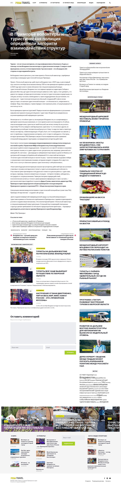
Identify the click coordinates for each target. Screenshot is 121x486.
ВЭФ (95, 375)
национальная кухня (85, 395)
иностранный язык (34, 230)
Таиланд (107, 382)
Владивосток (87, 377)
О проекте (88, 481)
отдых (100, 395)
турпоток (83, 402)
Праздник (92, 380)
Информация (81, 2)
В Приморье (43, 2)
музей (107, 393)
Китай (87, 380)
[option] (27, 419)
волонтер (24, 230)
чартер (97, 402)
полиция (44, 230)
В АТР (34, 2)
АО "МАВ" (83, 375)
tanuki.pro (23, 481)
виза (101, 387)
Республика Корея (85, 382)
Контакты (108, 481)
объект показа (93, 395)
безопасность (15, 230)
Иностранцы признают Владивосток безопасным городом (31, 223)
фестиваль (91, 402)
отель (105, 395)
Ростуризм (94, 382)
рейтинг (95, 397)
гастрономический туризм (90, 390)
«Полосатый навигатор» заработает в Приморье (28, 221)
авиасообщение (100, 384)
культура (101, 393)
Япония (82, 385)
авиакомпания (89, 384)
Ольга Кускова (14, 53)
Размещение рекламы (98, 481)
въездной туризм (97, 388)
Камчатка (82, 380)
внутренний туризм (86, 388)
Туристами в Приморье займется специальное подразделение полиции (35, 226)
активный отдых (85, 386)
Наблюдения (101, 2)
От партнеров (55, 2)
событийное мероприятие (91, 399)
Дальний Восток (100, 378)
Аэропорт (90, 375)
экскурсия (104, 402)
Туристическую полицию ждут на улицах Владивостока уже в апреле (34, 225)
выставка (105, 388)
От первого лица (68, 2)
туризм (104, 399)
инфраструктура (85, 393)
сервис (99, 397)
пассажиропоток (85, 397)
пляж (92, 397)
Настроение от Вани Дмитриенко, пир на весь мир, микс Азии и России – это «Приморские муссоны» (94, 79)
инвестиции (104, 390)
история (92, 393)
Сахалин (99, 382)
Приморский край (102, 380)
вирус (105, 386)
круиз (96, 393)
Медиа (91, 2)
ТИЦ (50, 230)
